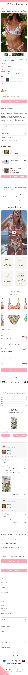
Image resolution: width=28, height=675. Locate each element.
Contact (3, 587)
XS (3, 80)
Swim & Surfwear (5, 626)
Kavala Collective (16, 668)
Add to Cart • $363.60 (14, 176)
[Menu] (2, 4)
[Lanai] (5, 90)
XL (20, 80)
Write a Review (21, 436)
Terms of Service (5, 590)
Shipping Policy (5, 592)
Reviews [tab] (4, 431)
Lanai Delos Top (11, 452)
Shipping (3, 63)
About (2, 605)
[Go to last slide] (3, 304)
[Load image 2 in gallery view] (10, 54)
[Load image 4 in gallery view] (18, 54)
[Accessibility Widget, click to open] (26, 337)
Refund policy (12, 669)
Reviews (3, 610)
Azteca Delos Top (14, 150)
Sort (12, 441)
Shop (2, 624)
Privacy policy (20, 669)
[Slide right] (26, 54)
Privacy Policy (5, 595)
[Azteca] (2, 90)
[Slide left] (2, 54)
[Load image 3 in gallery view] (14, 54)
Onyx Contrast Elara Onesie (17, 160)
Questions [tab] (12, 431)
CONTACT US (14, 561)
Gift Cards (4, 608)
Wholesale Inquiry (6, 613)
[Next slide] (24, 304)
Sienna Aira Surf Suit (15, 168)
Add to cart (14, 101)
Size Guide (4, 582)
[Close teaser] (10, 673)
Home (2, 8)
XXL (3, 84)
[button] (22, 4)
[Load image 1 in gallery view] (6, 54)
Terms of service (10, 671)
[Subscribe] (26, 642)
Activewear (4, 629)
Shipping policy (19, 671)
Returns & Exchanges (7, 585)
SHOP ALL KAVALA (14, 571)
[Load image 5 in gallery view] (21, 54)
